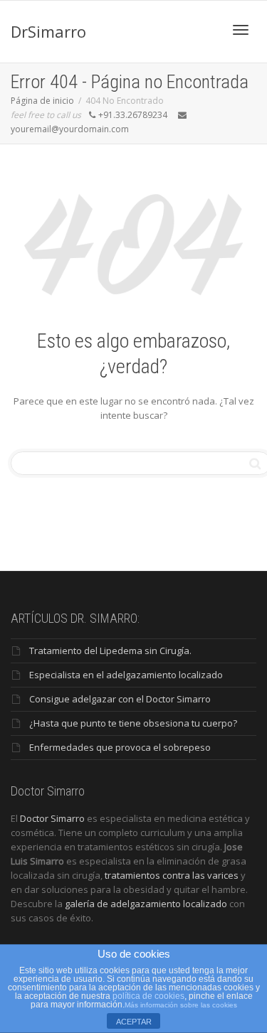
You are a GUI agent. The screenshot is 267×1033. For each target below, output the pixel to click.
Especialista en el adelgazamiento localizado (126, 674)
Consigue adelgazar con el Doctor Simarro (120, 698)
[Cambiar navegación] (240, 30)
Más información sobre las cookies (181, 1005)
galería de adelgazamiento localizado (146, 903)
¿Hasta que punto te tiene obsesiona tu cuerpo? (133, 723)
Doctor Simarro (52, 818)
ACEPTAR (134, 1021)
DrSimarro (48, 31)
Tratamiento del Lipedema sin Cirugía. (110, 650)
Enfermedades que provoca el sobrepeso (120, 747)
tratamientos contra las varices (172, 875)
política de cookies (148, 996)
